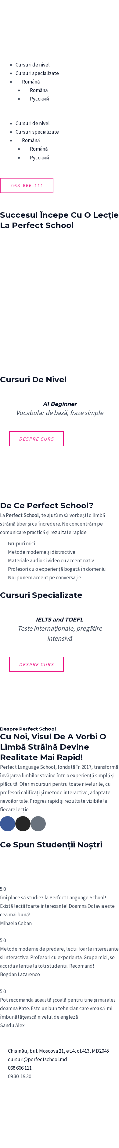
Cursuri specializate (37, 73)
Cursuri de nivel (33, 64)
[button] (59, 115)
